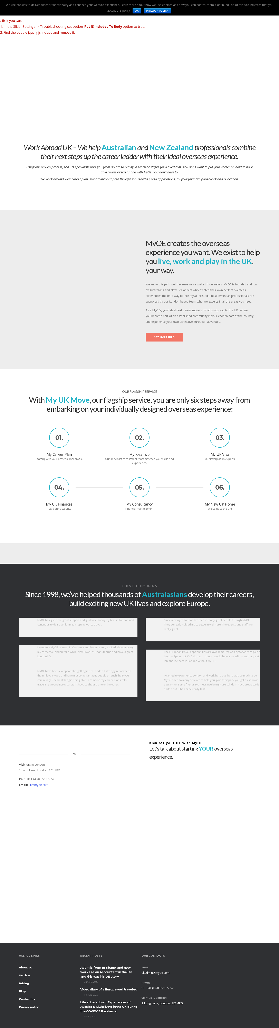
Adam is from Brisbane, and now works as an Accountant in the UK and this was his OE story (106, 972)
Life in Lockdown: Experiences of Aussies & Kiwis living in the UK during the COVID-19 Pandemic (108, 1006)
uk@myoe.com (38, 785)
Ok (137, 10)
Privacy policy (157, 10)
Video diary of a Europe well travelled (108, 989)
